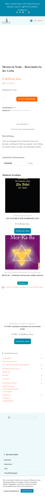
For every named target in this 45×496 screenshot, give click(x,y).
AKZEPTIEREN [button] (27, 491)
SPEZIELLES (6, 395)
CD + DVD (5, 379)
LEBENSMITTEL (8, 401)
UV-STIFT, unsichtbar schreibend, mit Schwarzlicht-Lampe (22, 328)
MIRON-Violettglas (8, 386)
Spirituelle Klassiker (23, 110)
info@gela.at (22, 10)
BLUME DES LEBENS (11, 272)
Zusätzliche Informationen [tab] (22, 129)
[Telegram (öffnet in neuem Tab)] (28, 12)
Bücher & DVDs (28, 272)
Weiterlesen (23, 283)
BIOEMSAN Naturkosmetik (11, 369)
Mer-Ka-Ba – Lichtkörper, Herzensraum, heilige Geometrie (22, 275)
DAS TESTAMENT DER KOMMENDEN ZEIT (22, 218)
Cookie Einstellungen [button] (11, 491)
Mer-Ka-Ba (37, 272)
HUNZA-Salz (6, 372)
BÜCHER (13, 110)
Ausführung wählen (23, 231)
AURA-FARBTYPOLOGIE (10, 389)
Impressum (7, 460)
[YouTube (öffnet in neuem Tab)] (23, 12)
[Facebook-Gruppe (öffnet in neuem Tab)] (19, 12)
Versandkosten (10, 83)
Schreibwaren (32, 324)
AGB (5, 469)
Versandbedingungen (10, 473)
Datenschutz (8, 464)
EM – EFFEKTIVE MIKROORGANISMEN (15, 365)
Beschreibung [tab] (22, 124)
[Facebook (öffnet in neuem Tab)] (16, 12)
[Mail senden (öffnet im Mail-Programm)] (26, 12)
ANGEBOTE (6, 398)
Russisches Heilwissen (25, 215)
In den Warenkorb (27, 99)
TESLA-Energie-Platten (9, 361)
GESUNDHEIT (7, 358)
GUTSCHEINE (7, 392)
